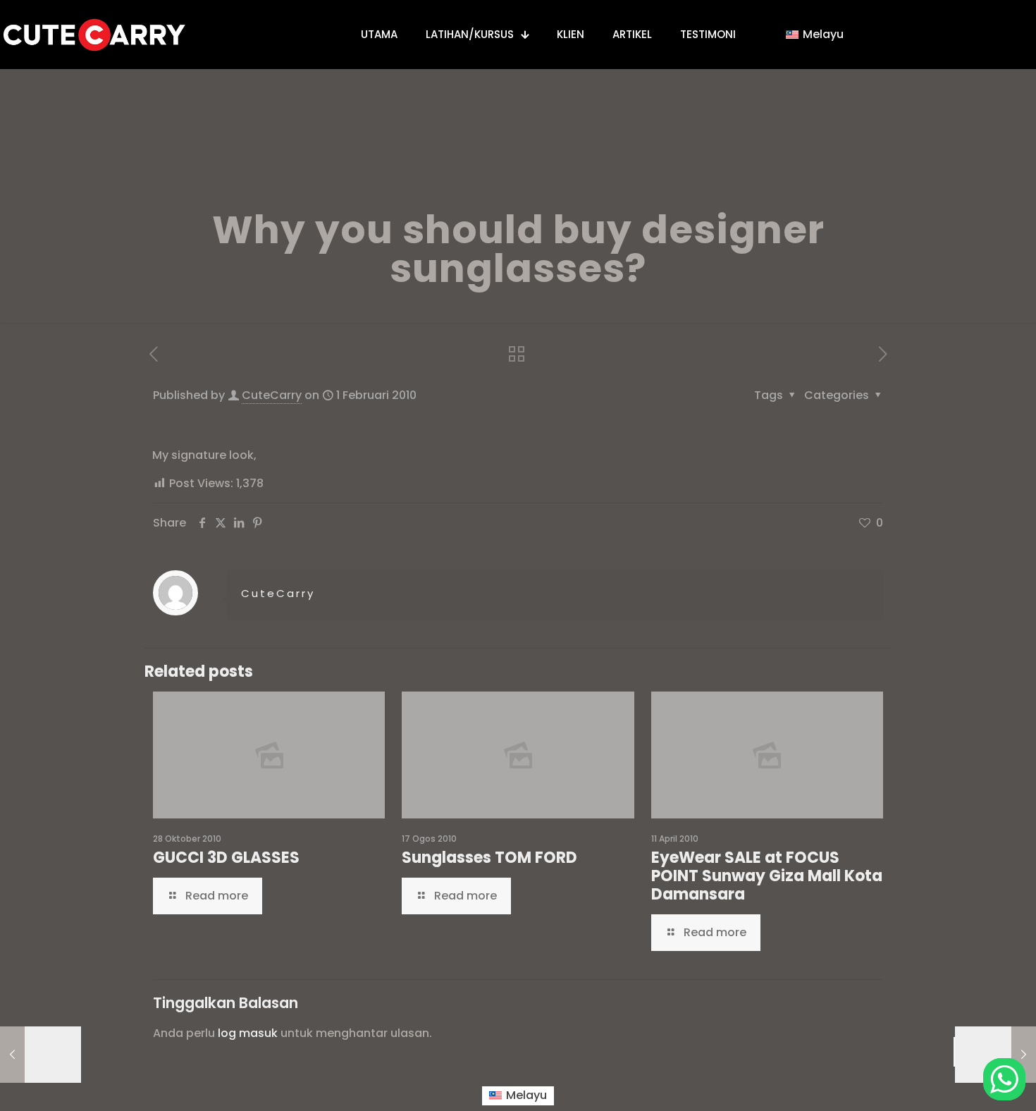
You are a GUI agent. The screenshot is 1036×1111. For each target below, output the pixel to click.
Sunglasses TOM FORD (489, 857)
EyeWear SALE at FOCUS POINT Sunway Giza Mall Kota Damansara (766, 876)
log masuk (248, 1033)
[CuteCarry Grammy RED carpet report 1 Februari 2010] (995, 1054)
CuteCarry (272, 395)
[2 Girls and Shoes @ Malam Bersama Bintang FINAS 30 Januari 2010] (40, 1054)
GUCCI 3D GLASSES (226, 857)
